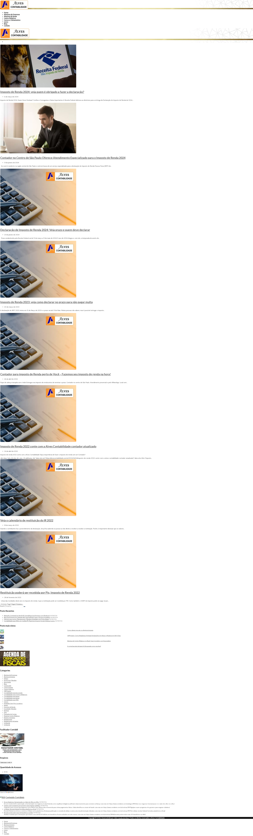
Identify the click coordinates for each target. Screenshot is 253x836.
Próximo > (19, 604)
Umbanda (7, 723)
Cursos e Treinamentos (12, 20)
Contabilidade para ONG (11, 700)
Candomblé (7, 686)
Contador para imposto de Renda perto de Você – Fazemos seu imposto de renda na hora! (55, 374)
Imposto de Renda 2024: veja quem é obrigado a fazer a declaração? (42, 92)
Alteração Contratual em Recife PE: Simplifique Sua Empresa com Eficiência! (27, 616)
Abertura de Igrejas (9, 677)
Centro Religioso (10, 18)
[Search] (24, 606)
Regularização (8, 719)
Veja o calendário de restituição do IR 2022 (26, 520)
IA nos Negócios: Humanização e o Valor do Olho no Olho (21, 802)
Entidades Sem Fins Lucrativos (13, 703)
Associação (7, 682)
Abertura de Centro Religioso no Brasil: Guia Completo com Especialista (89, 641)
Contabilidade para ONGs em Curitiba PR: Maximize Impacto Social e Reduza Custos (29, 621)
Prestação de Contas (10, 714)
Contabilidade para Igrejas (11, 696)
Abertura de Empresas (12, 14)
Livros (6, 22)
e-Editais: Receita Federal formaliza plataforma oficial (20, 809)
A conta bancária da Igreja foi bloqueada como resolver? (84, 646)
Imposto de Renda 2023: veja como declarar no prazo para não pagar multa (46, 302)
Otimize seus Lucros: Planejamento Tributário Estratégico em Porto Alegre (26, 619)
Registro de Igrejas (9, 718)
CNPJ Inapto (7, 691)
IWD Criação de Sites (121, 818)
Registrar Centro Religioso (12, 716)
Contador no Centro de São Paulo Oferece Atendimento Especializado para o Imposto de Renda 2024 (62, 157)
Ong (5, 712)
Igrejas (6, 705)
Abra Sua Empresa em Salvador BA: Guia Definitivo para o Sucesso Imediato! (27, 617)
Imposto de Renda (9, 707)
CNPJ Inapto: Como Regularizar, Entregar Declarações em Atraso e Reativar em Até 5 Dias (94, 636)
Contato (7, 26)
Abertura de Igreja (10, 16)
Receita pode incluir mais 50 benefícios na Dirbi (18, 813)
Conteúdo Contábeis (15, 797)
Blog (5, 24)
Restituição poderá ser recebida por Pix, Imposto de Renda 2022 (40, 592)
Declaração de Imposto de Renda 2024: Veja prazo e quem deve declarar (45, 230)
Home (6, 12)
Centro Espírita (8, 687)
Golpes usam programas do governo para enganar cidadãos (22, 806)
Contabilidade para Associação (13, 693)
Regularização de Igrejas (11, 721)
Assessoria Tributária (10, 680)
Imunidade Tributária (10, 709)
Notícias (6, 711)
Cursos (6, 702)
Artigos (6, 679)
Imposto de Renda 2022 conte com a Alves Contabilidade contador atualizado (48, 446)
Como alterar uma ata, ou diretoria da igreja (80, 630)
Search (2, 606)
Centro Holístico (9, 689)
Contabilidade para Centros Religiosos (15, 695)
